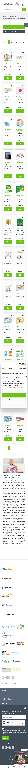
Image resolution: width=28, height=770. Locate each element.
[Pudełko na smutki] (8, 90)
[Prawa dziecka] (8, 255)
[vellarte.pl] (8, 613)
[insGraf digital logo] (8, 586)
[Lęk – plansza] (8, 123)
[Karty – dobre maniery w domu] (20, 353)
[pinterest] (6, 747)
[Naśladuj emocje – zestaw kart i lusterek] (20, 156)
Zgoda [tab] (4, 368)
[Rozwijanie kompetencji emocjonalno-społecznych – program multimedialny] (20, 222)
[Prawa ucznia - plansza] (20, 255)
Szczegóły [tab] (11, 368)
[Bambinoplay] (16, 653)
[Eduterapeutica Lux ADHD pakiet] (20, 189)
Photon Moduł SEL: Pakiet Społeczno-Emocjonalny (8, 231)
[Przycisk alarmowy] (20, 90)
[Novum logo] (8, 595)
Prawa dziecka (8, 263)
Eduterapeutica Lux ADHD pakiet (20, 198)
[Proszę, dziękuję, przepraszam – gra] (8, 353)
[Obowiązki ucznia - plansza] (8, 288)
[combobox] (14, 9)
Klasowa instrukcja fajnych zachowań (8, 330)
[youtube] (9, 747)
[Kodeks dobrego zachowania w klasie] (20, 288)
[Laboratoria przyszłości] (5, 653)
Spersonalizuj (13, 399)
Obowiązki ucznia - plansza (8, 297)
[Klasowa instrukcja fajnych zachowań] (8, 320)
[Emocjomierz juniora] (20, 123)
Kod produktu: (7, 70)
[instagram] (13, 747)
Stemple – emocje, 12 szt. (20, 67)
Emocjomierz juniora (19, 132)
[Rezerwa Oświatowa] (10, 683)
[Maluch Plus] (8, 626)
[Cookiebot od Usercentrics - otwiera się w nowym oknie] (19, 364)
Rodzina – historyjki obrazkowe (8, 428)
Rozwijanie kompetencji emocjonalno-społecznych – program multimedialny (20, 231)
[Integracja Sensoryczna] (20, 626)
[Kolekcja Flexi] (16, 669)
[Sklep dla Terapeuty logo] (8, 604)
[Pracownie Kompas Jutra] (8, 644)
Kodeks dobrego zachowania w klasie (20, 297)
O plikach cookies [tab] (21, 368)
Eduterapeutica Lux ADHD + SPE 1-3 (8, 198)
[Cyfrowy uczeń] (8, 635)
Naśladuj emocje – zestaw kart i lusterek (19, 165)
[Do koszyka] (8, 78)
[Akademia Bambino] (5, 661)
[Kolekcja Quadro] (6, 669)
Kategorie (14, 27)
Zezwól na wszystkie (14, 394)
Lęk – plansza (8, 132)
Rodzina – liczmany (19, 428)
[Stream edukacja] (20, 644)
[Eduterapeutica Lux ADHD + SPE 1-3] (8, 189)
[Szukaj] (24, 9)
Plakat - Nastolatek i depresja (8, 165)
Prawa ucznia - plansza (20, 264)
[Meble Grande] (8, 677)
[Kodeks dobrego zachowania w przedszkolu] (20, 320)
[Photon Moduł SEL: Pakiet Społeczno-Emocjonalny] (8, 222)
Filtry (14, 31)
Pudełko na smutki (8, 99)
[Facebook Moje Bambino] (3, 747)
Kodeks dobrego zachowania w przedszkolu (20, 330)
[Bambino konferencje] (16, 661)
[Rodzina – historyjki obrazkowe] (8, 419)
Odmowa (14, 404)
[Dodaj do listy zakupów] (11, 53)
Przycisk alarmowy (19, 99)
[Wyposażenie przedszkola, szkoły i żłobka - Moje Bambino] (8, 4)
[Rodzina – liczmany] (20, 419)
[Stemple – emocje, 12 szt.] (20, 57)
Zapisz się (5, 738)
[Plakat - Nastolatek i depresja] (8, 156)
